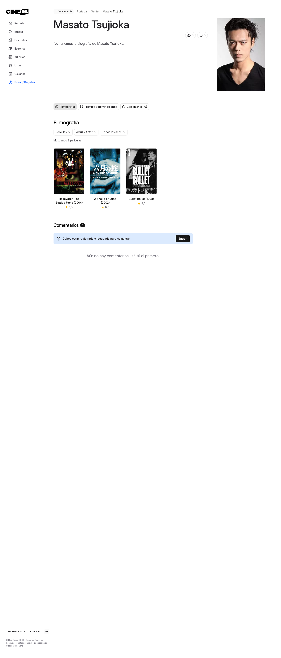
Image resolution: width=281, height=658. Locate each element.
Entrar (183, 238)
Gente (95, 11)
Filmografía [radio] (67, 106)
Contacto (35, 631)
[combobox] (63, 132)
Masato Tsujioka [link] (113, 11)
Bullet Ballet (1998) (141, 198)
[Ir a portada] (17, 12)
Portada (82, 11)
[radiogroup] (86, 106)
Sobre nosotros (17, 631)
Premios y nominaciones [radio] (100, 106)
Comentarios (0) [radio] (137, 106)
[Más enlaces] (46, 631)
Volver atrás (65, 11)
